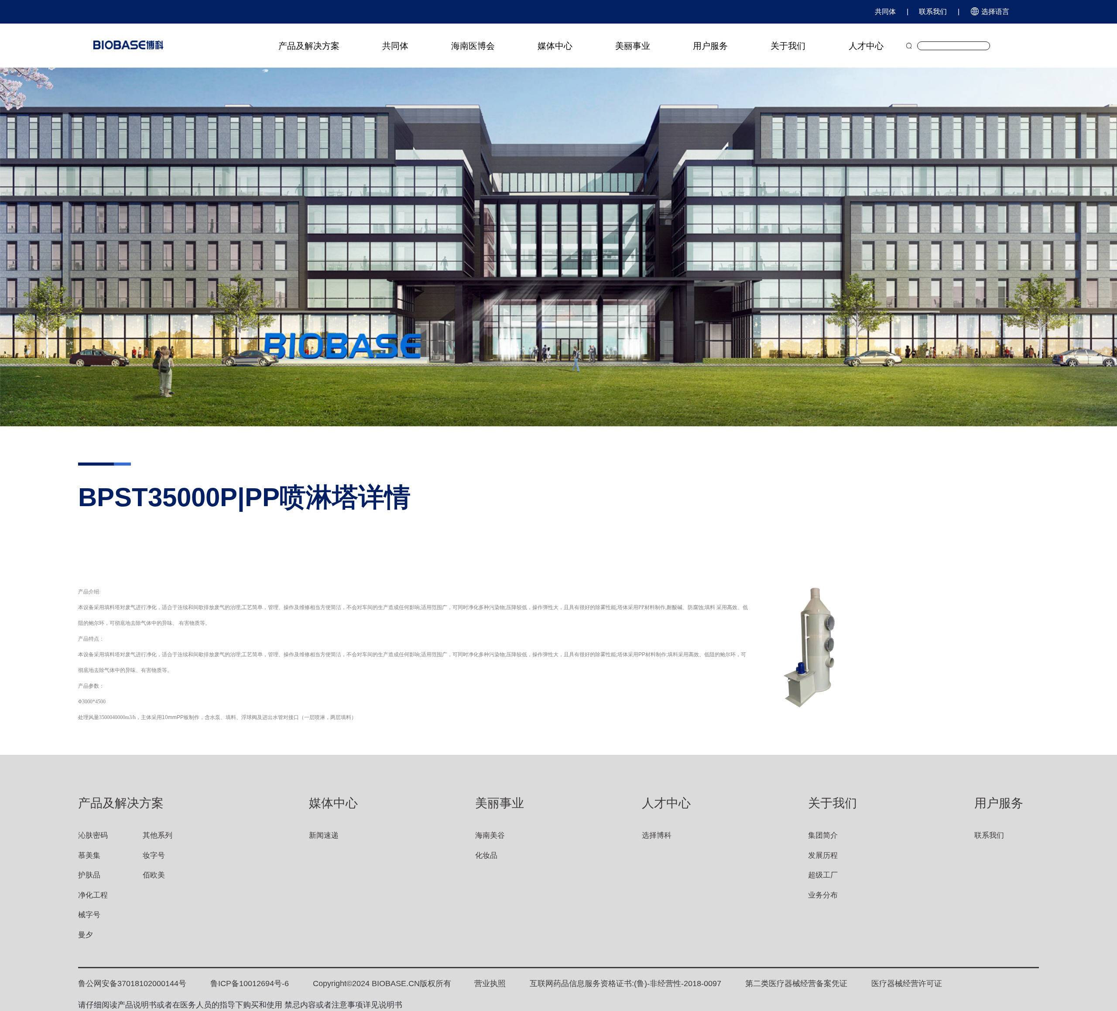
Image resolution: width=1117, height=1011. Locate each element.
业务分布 (823, 895)
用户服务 (710, 46)
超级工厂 (823, 875)
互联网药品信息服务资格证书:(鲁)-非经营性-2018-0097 (625, 983)
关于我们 (788, 46)
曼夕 (85, 935)
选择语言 (994, 11)
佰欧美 (154, 875)
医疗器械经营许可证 (906, 983)
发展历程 (823, 855)
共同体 (885, 11)
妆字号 (154, 855)
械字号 (89, 915)
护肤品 (89, 875)
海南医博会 (473, 46)
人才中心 (866, 46)
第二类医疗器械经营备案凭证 (796, 983)
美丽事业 (632, 46)
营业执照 (490, 983)
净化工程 (93, 895)
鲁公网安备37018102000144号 (132, 983)
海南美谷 (490, 835)
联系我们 (933, 11)
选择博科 (657, 835)
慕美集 (89, 855)
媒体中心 (555, 46)
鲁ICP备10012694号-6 (249, 983)
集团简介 (823, 835)
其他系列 (157, 835)
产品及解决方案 (308, 46)
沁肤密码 (93, 835)
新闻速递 (324, 835)
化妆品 (486, 855)
